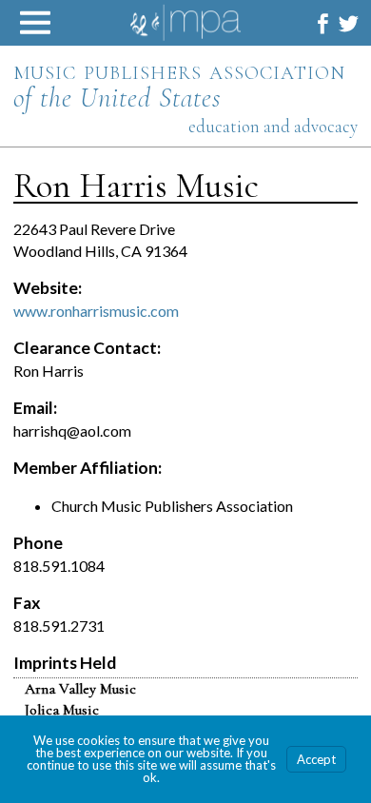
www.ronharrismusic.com (96, 311)
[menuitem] (323, 23)
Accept (316, 759)
